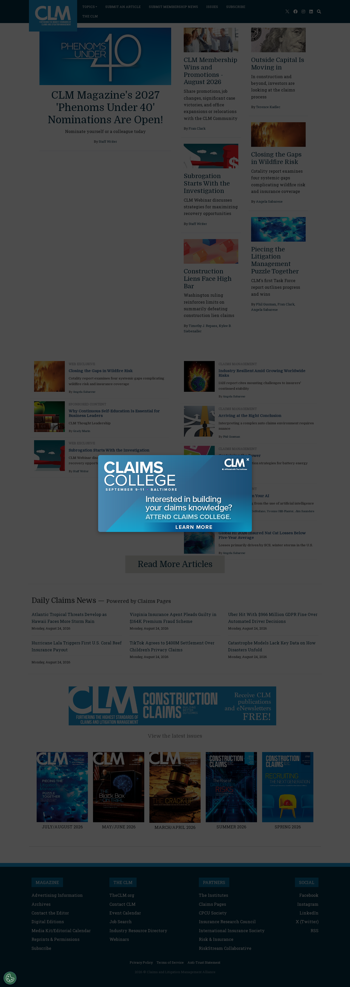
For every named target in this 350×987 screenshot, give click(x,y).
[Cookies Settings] (10, 978)
